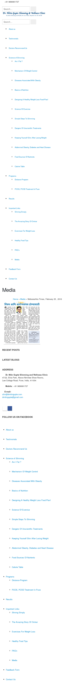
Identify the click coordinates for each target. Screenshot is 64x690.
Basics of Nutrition (21, 90)
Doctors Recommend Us (18, 48)
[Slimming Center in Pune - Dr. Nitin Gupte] (24, 14)
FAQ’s (17, 250)
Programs (12, 176)
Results (11, 198)
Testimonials (13, 38)
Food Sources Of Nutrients (25, 157)
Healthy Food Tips (21, 240)
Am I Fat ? (18, 61)
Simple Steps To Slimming (25, 118)
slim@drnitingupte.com (12, 394)
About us (12, 29)
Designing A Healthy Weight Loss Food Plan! (31, 99)
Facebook (10, 408)
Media (17, 259)
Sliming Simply (20, 212)
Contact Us (13, 278)
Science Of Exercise (22, 109)
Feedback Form (15, 269)
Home (15, 299)
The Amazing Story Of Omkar (26, 221)
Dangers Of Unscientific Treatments (28, 128)
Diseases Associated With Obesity (28, 80)
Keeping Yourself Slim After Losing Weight (30, 137)
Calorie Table (20, 166)
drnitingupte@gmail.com (12, 397)
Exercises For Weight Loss (25, 231)
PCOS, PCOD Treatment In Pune (27, 189)
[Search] (33, 8)
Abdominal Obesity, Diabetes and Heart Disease (32, 147)
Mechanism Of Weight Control (26, 71)
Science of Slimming (16, 57)
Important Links (14, 208)
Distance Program (21, 179)
